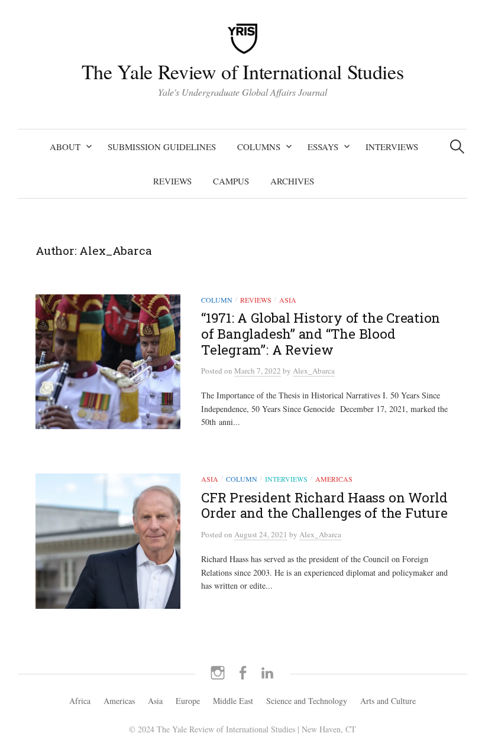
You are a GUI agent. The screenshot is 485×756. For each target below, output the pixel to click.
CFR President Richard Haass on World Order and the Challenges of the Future (324, 505)
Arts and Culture (388, 700)
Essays (323, 147)
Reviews (172, 181)
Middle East (233, 700)
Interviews (392, 147)
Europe (188, 700)
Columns (258, 147)
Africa (79, 700)
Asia (287, 299)
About (65, 147)
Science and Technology (306, 700)
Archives (292, 181)
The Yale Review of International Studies (242, 71)
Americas (334, 479)
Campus (231, 181)
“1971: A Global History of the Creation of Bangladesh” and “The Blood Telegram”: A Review (320, 333)
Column (216, 299)
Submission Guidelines (162, 147)
